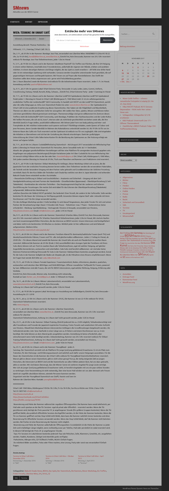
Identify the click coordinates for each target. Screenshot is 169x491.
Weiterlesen (84, 46)
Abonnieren (108, 40)
